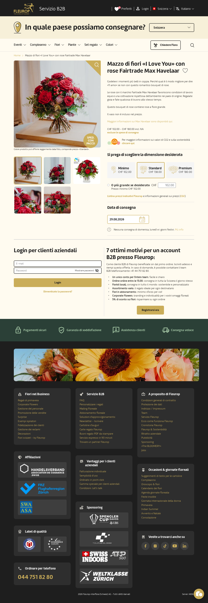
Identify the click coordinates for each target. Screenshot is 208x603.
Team (144, 412)
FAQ (82, 400)
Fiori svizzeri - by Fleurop (31, 437)
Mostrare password (84, 270)
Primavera (146, 505)
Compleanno (148, 480)
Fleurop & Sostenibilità (154, 429)
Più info (179, 229)
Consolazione (148, 517)
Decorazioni (24, 433)
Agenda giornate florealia (155, 492)
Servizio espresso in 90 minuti (96, 437)
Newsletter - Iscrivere (91, 421)
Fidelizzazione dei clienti (31, 425)
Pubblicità (146, 437)
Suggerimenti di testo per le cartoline (161, 476)
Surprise (22, 416)
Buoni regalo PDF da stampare (96, 433)
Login (57, 282)
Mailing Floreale (88, 408)
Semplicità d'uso (89, 475)
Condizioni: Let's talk (91, 488)
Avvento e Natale (151, 513)
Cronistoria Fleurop (151, 425)
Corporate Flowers (28, 404)
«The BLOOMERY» (151, 446)
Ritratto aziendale (151, 433)
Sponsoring (147, 442)
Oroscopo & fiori (150, 484)
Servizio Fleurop (150, 416)
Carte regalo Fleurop (91, 429)
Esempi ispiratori (27, 421)
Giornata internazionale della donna (161, 500)
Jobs (143, 450)
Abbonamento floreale (92, 412)
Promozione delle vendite (32, 412)
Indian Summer (149, 509)
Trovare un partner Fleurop (94, 442)
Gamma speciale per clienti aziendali (99, 483)
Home (17, 55)
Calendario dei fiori (151, 488)
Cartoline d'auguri (89, 425)
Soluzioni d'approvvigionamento (97, 416)
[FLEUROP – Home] (24, 9)
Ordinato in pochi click (92, 479)
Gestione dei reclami (29, 429)
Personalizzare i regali (91, 404)
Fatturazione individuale (93, 471)
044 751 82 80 (35, 577)
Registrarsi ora (150, 310)
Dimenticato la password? (57, 291)
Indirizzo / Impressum (153, 408)
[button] (20, 44)
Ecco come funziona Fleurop (157, 421)
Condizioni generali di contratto (158, 400)
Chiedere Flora (169, 45)
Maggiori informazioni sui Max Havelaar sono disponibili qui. (140, 121)
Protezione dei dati (151, 404)
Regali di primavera (28, 400)
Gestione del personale (30, 408)
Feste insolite (148, 496)
